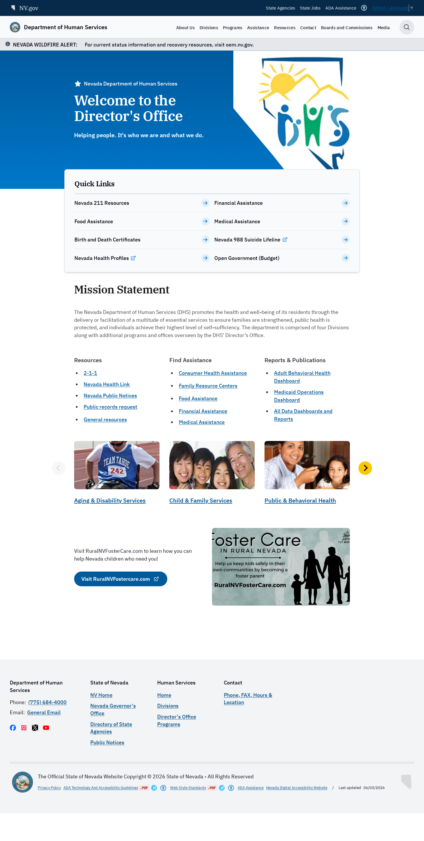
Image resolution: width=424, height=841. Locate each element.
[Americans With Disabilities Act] (163, 788)
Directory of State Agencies (111, 728)
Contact (308, 27)
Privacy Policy (49, 787)
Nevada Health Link (107, 384)
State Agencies (280, 8)
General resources (105, 419)
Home (164, 695)
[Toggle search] (406, 27)
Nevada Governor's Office (113, 709)
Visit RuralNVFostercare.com (115, 579)
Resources (284, 27)
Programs (232, 27)
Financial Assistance (203, 411)
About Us (185, 27)
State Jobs (310, 8)
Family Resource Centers (208, 385)
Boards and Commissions (347, 27)
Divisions (209, 27)
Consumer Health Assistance (213, 373)
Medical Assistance (202, 422)
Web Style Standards (188, 787)
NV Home (101, 695)
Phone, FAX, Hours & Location (248, 699)
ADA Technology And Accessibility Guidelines (100, 787)
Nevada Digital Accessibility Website (296, 787)
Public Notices (107, 742)
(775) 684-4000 (47, 702)
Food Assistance (198, 398)
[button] (58, 468)
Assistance (258, 27)
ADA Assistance (340, 8)
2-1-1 (90, 373)
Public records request (110, 406)
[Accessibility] (364, 8)
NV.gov (28, 8)
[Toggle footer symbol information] (407, 781)
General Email (44, 712)
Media (384, 27)
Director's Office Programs (176, 720)
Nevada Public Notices (110, 395)
